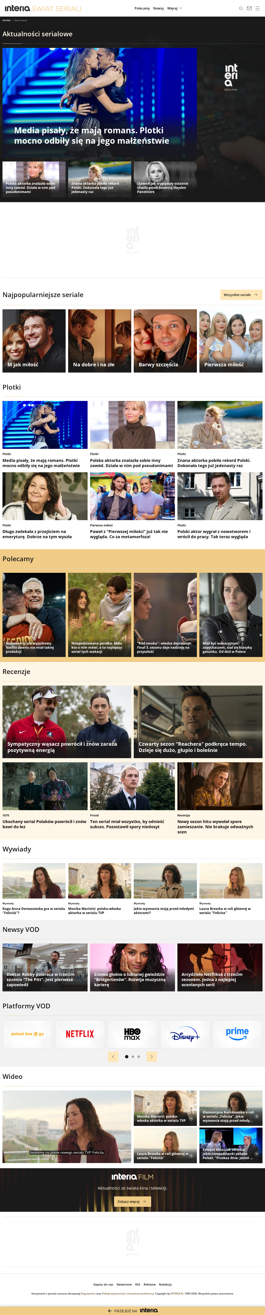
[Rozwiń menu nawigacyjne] (257, 8)
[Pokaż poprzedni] (113, 1057)
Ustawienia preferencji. (140, 1293)
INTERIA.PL (177, 1293)
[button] (175, 8)
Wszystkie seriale (237, 295)
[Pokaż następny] (152, 1057)
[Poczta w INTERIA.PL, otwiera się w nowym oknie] (249, 8)
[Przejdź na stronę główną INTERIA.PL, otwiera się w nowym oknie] (17, 8)
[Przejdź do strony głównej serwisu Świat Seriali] (56, 8)
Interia (6, 20)
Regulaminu (88, 1293)
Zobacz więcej (128, 1201)
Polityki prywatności (114, 1293)
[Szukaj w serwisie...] (241, 8)
